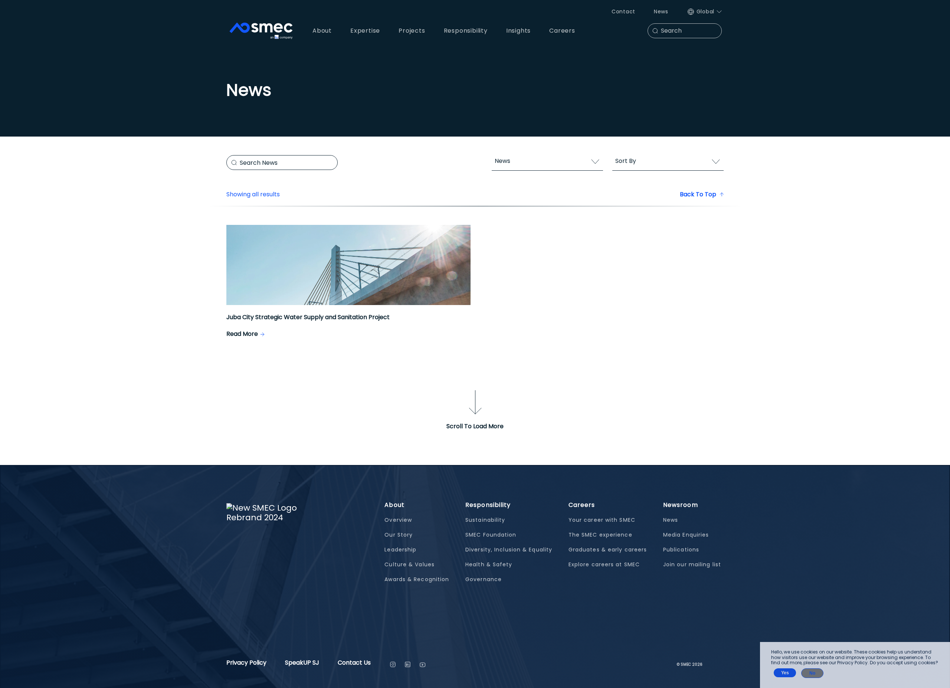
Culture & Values (409, 564)
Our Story (398, 534)
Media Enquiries (686, 534)
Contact (623, 11)
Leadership (400, 549)
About (394, 505)
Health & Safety (488, 564)
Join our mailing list (692, 564)
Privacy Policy (246, 663)
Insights (518, 30)
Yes (785, 672)
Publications (681, 549)
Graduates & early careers (608, 549)
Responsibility (488, 505)
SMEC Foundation (491, 534)
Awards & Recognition (416, 579)
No (812, 673)
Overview (398, 520)
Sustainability (485, 520)
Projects (412, 30)
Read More (242, 334)
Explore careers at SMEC (604, 564)
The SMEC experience (600, 534)
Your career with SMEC (602, 520)
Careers (582, 505)
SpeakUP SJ (302, 663)
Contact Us (354, 663)
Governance (483, 579)
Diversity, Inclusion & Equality (508, 549)
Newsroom (680, 505)
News (661, 11)
